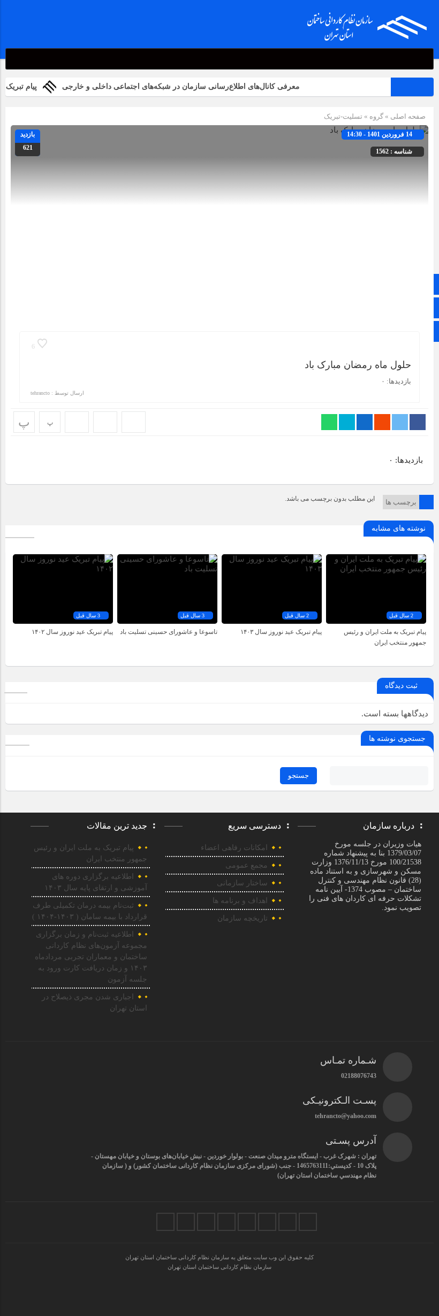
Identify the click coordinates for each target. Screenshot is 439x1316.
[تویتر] (287, 1222)
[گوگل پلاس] (226, 1222)
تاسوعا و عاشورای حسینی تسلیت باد (168, 632)
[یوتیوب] (186, 1222)
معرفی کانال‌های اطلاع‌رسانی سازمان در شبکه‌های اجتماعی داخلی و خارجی (197, 86)
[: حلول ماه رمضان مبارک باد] (105, 422)
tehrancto (40, 393)
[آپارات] (206, 1222)
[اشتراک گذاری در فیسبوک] (418, 422)
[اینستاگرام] (267, 1222)
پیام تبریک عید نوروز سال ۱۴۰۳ (281, 632)
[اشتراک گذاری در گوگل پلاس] (382, 422)
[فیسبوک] (308, 1222)
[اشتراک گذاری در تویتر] (400, 422)
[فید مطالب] (165, 1222)
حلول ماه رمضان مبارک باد (358, 364)
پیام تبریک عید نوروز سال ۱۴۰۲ (72, 632)
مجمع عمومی (246, 865)
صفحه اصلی (407, 116)
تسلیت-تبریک (343, 116)
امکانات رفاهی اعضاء (234, 848)
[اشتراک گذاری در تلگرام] (347, 422)
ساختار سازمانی (242, 883)
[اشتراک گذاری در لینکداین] (365, 422)
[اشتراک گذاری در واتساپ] (329, 422)
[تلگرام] (247, 1222)
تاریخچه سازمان (242, 918)
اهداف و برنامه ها (240, 901)
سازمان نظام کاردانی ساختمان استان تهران (219, 1267)
